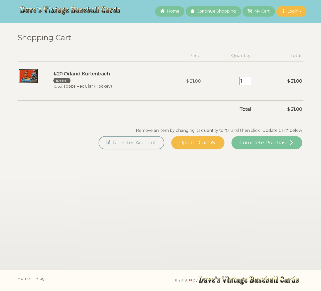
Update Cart (195, 143)
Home (172, 11)
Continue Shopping (216, 11)
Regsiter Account (134, 143)
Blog (40, 278)
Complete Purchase (264, 143)
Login (292, 11)
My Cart (261, 11)
